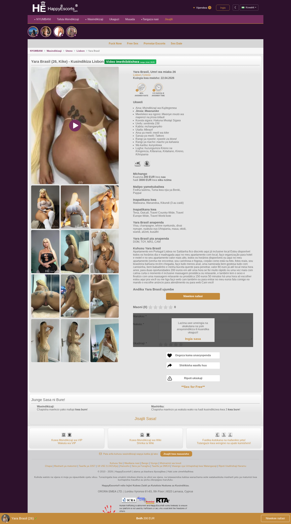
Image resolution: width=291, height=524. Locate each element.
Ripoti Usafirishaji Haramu (232, 466)
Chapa (48, 466)
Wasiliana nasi (131, 463)
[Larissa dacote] (58, 32)
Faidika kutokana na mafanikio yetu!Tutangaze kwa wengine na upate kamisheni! (224, 442)
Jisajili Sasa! (145, 418)
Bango (144, 463)
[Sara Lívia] (33, 32)
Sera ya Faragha (141, 466)
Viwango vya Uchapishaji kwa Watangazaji (194, 466)
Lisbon (81, 50)
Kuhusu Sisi (116, 463)
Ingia (222, 7)
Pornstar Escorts (154, 43)
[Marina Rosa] (45, 32)
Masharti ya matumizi (65, 466)
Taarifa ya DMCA (161, 466)
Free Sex (132, 43)
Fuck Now (115, 43)
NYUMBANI (42, 19)
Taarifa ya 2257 (87, 466)
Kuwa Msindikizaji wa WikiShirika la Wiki (145, 442)
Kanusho (125, 466)
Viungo (154, 463)
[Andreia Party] (71, 32)
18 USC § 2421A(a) (107, 466)
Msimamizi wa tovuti (170, 463)
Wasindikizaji (94, 19)
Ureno (69, 50)
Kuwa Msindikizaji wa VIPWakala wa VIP (66, 442)
